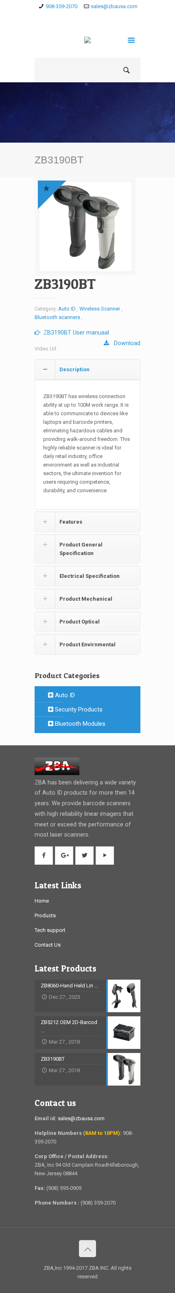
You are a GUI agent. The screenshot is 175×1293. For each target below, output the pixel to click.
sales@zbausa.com (114, 6)
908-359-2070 (61, 6)
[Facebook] (76, 16)
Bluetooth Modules (79, 723)
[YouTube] (111, 16)
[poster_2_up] (85, 227)
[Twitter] (99, 16)
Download (124, 343)
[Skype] (64, 16)
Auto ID (67, 309)
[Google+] (87, 16)
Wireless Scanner (99, 309)
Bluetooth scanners (57, 317)
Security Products (78, 709)
